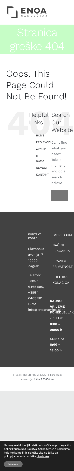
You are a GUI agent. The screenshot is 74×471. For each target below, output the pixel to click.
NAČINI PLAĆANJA (59, 248)
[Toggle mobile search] (58, 7)
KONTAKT (42, 174)
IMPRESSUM (59, 235)
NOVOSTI (42, 167)
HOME (40, 135)
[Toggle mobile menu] (66, 7)
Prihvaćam (13, 464)
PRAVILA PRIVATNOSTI (59, 264)
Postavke (43, 456)
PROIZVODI (43, 142)
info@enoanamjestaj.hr (46, 310)
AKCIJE (41, 149)
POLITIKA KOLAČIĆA (59, 280)
